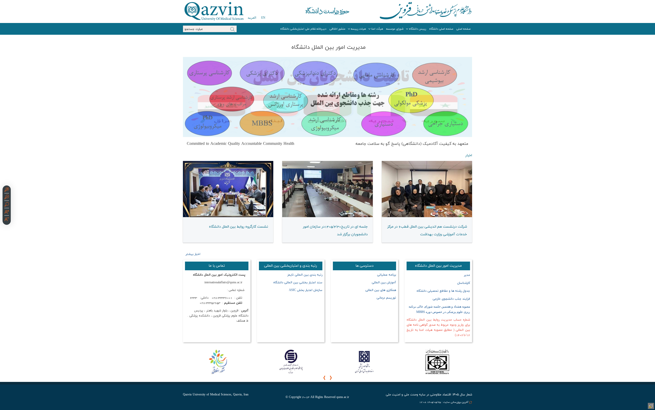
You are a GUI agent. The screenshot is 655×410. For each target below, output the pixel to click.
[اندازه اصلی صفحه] (6, 205)
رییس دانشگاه (417, 29)
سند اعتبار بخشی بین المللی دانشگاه (297, 282)
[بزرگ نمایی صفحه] (6, 190)
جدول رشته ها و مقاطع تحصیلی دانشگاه (443, 291)
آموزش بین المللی (384, 282)
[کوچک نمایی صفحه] (6, 198)
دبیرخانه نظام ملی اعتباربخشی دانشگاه (303, 29)
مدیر (467, 275)
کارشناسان (463, 283)
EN (263, 17)
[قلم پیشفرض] (6, 220)
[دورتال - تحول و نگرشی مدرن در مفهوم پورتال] (650, 405)
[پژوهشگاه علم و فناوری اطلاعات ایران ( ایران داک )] (290, 361)
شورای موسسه (394, 29)
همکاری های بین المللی (380, 290)
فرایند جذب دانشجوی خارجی (451, 299)
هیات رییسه (358, 29)
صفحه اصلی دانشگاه (441, 29)
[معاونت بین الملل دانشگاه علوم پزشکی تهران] (364, 361)
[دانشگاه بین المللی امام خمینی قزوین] (437, 361)
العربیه (252, 17)
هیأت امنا (377, 29)
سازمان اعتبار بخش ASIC (305, 290)
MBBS (420, 312)
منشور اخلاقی (337, 29)
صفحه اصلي (463, 29)
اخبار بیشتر (192, 254)
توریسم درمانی (386, 298)
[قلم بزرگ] (6, 212)
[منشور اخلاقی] (217, 361)
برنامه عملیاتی (386, 275)
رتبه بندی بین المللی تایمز (304, 275)
